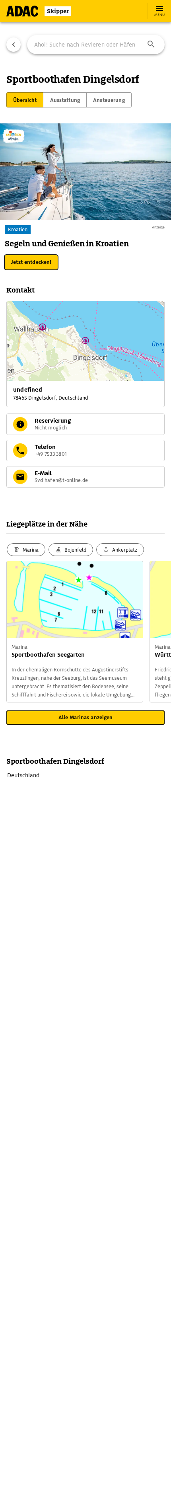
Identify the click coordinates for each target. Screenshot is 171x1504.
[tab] (24, 99)
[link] (85, 775)
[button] (151, 44)
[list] (85, 775)
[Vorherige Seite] (13, 44)
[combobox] (96, 44)
